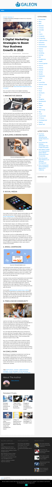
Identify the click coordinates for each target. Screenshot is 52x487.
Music (40, 90)
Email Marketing (23, 371)
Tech (40, 107)
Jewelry (41, 72)
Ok (26, 485)
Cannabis (41, 30)
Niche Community (18, 372)
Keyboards (42, 76)
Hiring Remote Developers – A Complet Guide (27, 421)
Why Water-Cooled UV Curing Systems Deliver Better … (44, 457)
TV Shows (41, 118)
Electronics (42, 44)
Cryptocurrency (43, 40)
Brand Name (9, 369)
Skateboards (42, 101)
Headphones (42, 59)
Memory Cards (43, 84)
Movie (40, 88)
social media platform (9, 216)
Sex (40, 97)
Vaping (41, 122)
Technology (42, 109)
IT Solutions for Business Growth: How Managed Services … (9, 457)
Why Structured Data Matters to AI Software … (45, 463)
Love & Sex (42, 82)
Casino (41, 34)
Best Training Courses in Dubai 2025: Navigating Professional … (8, 454)
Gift (40, 57)
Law (40, 80)
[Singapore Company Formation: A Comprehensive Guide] (27, 398)
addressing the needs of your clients (19, 290)
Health (40, 61)
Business (26, 53)
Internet (41, 69)
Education (41, 42)
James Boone (17, 53)
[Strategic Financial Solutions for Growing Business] (7, 398)
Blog (40, 21)
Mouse (41, 86)
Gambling (41, 53)
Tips (40, 111)
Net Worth (41, 93)
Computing (42, 38)
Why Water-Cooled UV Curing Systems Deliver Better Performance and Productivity (44, 153)
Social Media (27, 372)
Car (40, 32)
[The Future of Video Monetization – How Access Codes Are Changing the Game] (7, 415)
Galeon (2, 477)
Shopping (41, 99)
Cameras (41, 27)
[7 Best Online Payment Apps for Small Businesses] (17, 398)
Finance (41, 51)
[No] (50, 483)
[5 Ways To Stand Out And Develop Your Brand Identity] (17, 415)
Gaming (41, 55)
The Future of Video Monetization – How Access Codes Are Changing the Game (7, 424)
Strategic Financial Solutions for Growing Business (6, 406)
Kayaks (41, 74)
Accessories (42, 19)
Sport (40, 103)
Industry (41, 67)
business (16, 369)
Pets (40, 95)
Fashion (41, 48)
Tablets (41, 105)
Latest (40, 78)
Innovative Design (8, 372)
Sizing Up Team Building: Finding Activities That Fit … (8, 451)
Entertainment (43, 46)
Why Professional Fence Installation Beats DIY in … (44, 470)
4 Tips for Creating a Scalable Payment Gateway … (8, 461)
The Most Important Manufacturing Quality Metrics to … (25, 448)
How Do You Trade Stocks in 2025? (7, 444)
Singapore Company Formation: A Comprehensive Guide (27, 406)
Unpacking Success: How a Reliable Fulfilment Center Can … (8, 447)
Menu (2, 10)
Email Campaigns (13, 371)
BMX (40, 23)
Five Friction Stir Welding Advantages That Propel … (24, 444)
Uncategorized (43, 120)
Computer (41, 36)
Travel (40, 114)
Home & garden (43, 63)
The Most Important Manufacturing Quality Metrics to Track (43, 137)
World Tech (42, 124)
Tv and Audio (42, 116)
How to (41, 65)
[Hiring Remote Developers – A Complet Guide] (27, 415)
